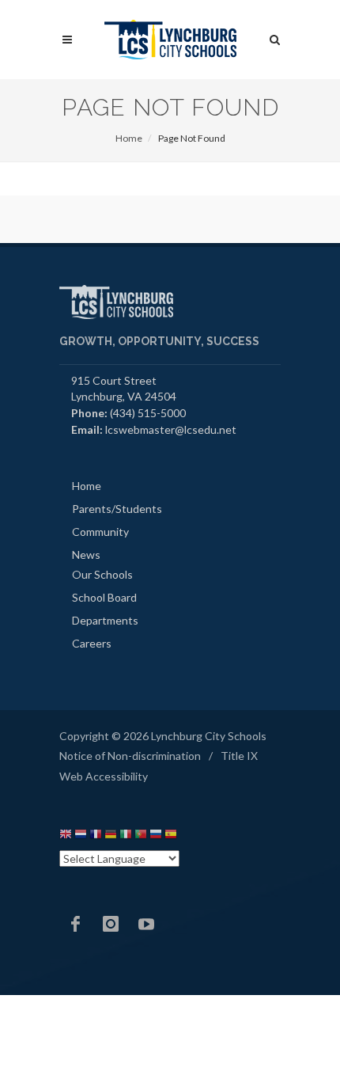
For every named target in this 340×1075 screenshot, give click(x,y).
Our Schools (102, 574)
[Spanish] (170, 836)
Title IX (239, 755)
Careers (91, 643)
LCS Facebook (75, 924)
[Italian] (125, 836)
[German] (110, 836)
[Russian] (155, 836)
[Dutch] (80, 836)
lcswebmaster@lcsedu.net (170, 429)
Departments (105, 620)
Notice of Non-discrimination (130, 755)
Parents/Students (117, 508)
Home (128, 138)
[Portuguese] (140, 836)
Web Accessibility (103, 776)
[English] (65, 836)
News (86, 554)
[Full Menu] (67, 40)
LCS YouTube (146, 924)
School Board (104, 597)
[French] (95, 836)
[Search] (275, 37)
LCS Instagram (111, 924)
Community (100, 531)
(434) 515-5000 (148, 413)
